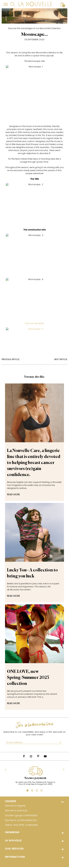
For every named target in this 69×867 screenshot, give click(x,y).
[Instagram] (30, 756)
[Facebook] (23, 756)
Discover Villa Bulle (34, 323)
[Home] (35, 4)
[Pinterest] (38, 756)
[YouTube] (45, 756)
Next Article (60, 359)
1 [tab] (27, 791)
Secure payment (35, 778)
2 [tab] (32, 791)
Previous (5, 769)
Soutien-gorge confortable (21, 815)
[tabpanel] (35, 777)
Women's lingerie (15, 805)
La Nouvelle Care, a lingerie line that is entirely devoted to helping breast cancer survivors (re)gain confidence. (33, 463)
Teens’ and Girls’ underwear (21, 825)
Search (13, 4)
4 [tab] (41, 791)
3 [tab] (36, 791)
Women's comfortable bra (21, 820)
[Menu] (6, 4)
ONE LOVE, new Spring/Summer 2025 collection (28, 678)
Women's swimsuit (16, 810)
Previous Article (10, 359)
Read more (13, 494)
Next (63, 769)
